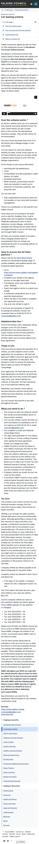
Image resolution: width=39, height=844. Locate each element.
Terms (18, 834)
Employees (9, 10)
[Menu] (36, 4)
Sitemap (12, 834)
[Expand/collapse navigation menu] (35, 22)
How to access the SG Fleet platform (18, 30)
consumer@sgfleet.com (11, 316)
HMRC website (12, 605)
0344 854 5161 (7, 714)
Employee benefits (21, 10)
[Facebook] (8, 841)
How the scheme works (13, 26)
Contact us (20, 832)
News (24, 834)
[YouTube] (4, 841)
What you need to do (12, 39)
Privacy (5, 834)
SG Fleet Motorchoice (23, 258)
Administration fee (11, 35)
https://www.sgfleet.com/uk (12, 709)
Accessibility (9, 832)
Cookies (28, 832)
